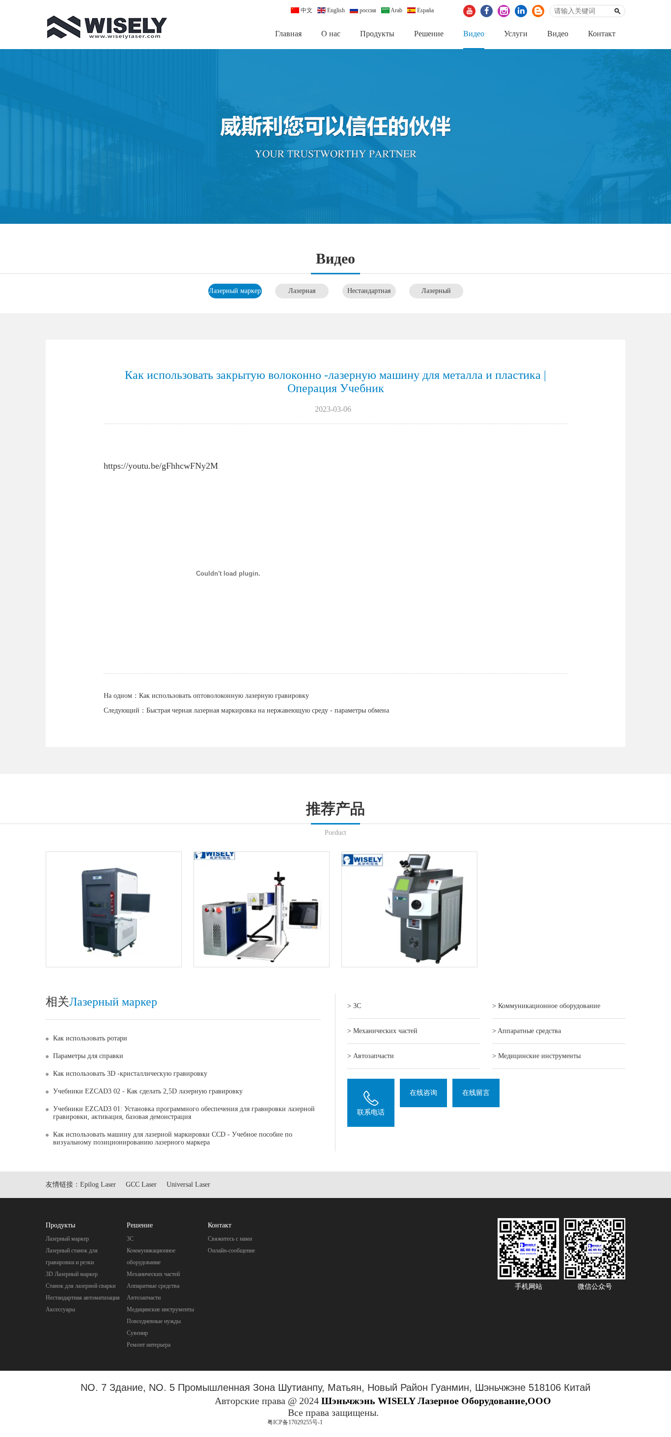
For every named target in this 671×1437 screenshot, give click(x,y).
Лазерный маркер (235, 290)
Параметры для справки (88, 1056)
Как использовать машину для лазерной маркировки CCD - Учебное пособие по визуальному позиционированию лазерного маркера (172, 1138)
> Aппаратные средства (526, 1031)
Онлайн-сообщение (231, 1250)
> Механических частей (382, 1031)
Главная (288, 33)
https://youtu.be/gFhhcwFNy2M (161, 466)
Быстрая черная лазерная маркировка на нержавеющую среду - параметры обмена (267, 710)
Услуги (516, 33)
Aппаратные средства (153, 1285)
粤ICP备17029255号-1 (295, 1422)
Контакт (601, 33)
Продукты (377, 33)
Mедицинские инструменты (160, 1309)
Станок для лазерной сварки (80, 1285)
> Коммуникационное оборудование (546, 1006)
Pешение (429, 33)
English (335, 10)
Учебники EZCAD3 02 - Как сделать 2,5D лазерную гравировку (148, 1091)
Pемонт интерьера (148, 1344)
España (425, 10)
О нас (330, 33)
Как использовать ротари (90, 1038)
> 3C (354, 1006)
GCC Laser (141, 1184)
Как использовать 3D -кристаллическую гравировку (130, 1073)
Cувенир (137, 1333)
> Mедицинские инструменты (536, 1056)
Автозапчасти (144, 1297)
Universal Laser (188, 1184)
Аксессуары (60, 1309)
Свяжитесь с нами (230, 1238)
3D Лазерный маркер (72, 1274)
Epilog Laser (98, 1184)
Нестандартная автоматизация (83, 1297)
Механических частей (153, 1274)
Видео (473, 33)
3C (130, 1238)
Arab (396, 10)
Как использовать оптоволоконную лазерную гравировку (224, 695)
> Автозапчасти (370, 1056)
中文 (305, 10)
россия (367, 10)
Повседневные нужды (154, 1321)
